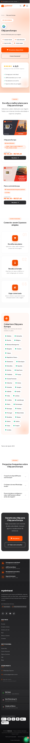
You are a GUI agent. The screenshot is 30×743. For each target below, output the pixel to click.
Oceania (3, 638)
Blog (2, 660)
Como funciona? (15, 56)
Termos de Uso (21, 736)
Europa (3, 624)
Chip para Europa (10, 140)
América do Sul (5, 630)
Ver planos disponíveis (16, 50)
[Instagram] (2, 613)
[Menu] (27, 5)
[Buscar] (20, 5)
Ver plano (14, 158)
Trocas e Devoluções (15, 740)
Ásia (2, 632)
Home (2, 15)
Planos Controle (5, 654)
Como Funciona (5, 651)
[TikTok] (13, 613)
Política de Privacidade (10, 736)
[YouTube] (10, 613)
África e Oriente (5, 635)
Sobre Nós (4, 648)
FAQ (2, 657)
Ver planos (16, 538)
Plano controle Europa (12, 186)
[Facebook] (6, 613)
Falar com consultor (16, 545)
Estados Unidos (5, 627)
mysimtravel (7, 590)
